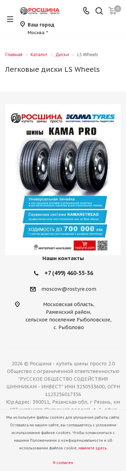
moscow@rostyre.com (68, 289)
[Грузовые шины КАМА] (63, 179)
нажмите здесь (92, 448)
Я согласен (63, 463)
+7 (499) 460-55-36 (68, 272)
